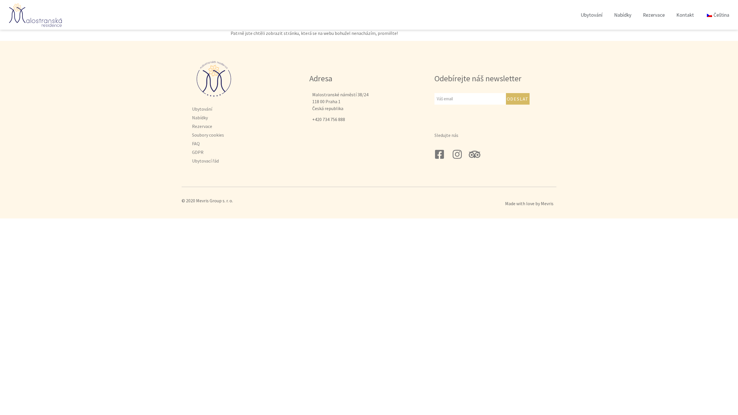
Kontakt (685, 15)
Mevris (547, 203)
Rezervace (654, 15)
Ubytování (592, 15)
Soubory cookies (208, 135)
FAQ (196, 143)
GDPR (198, 152)
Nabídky (622, 15)
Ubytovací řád (205, 161)
